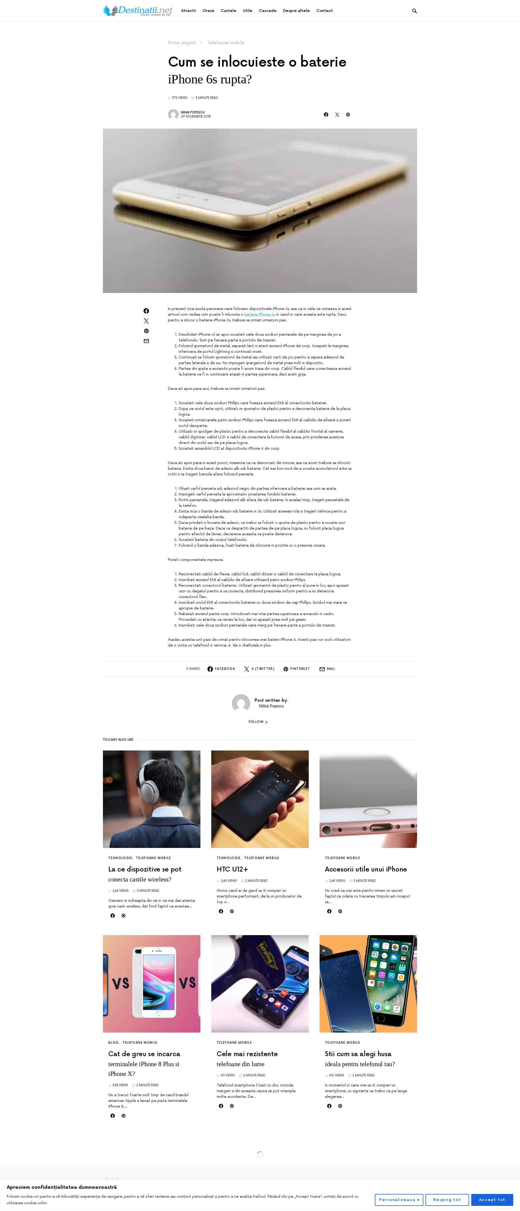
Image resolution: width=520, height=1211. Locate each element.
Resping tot (447, 1199)
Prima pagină (182, 42)
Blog (113, 1042)
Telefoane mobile (225, 42)
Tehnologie (120, 858)
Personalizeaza (397, 1199)
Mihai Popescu (193, 112)
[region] (260, 1195)
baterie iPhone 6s (259, 314)
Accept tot (492, 1199)
